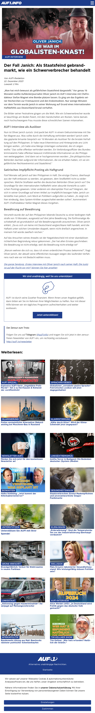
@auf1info (42, 334)
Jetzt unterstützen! (47, 315)
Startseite (47, 670)
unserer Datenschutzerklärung (56, 688)
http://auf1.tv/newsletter (19, 341)
